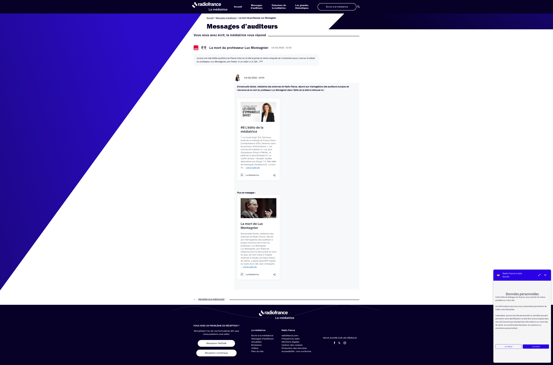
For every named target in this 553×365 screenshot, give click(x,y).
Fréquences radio (291, 338)
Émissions (256, 345)
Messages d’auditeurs (226, 18)
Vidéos (254, 348)
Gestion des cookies (292, 345)
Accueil (238, 7)
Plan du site (257, 351)
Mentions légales (290, 342)
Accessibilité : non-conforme (296, 351)
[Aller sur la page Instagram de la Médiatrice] (344, 343)
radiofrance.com (290, 335)
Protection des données (294, 348)
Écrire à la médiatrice (262, 335)
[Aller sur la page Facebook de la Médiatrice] (334, 343)
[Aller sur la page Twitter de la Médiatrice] (339, 343)
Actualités (256, 342)
